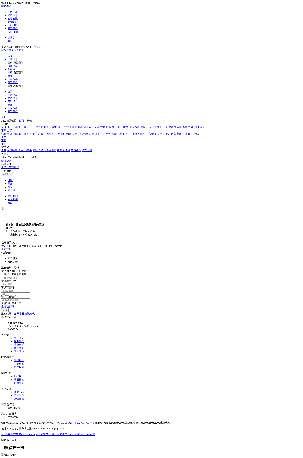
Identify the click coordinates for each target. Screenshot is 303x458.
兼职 (10, 75)
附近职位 (13, 28)
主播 (67, 150)
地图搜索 (19, 379)
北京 (9, 127)
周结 (10, 183)
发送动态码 (7, 306)
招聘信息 (13, 12)
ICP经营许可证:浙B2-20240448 (18, 434)
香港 (190, 127)
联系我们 (19, 348)
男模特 (19, 150)
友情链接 (19, 398)
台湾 (202, 127)
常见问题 (19, 395)
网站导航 (6, 6)
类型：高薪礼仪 (10, 167)
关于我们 (19, 338)
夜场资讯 (13, 18)
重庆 (26, 127)
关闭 (3, 117)
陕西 (142, 127)
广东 (43, 127)
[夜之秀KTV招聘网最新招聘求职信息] (12, 50)
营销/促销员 (39, 150)
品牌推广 (19, 360)
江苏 (32, 127)
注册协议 (19, 341)
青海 (159, 127)
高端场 (11, 69)
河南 (91, 127)
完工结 (11, 190)
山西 (148, 127)
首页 (10, 56)
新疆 (184, 127)
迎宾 (84, 150)
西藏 (179, 127)
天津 (15, 127)
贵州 (114, 127)
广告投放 (19, 367)
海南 (119, 127)
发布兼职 (6, 249)
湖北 (74, 127)
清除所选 (6, 160)
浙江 (49, 127)
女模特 (11, 150)
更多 (3, 137)
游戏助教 (51, 150)
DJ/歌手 (27, 150)
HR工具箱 (13, 25)
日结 (10, 180)
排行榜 (17, 376)
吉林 (125, 127)
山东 (154, 127)
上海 (20, 127)
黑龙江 (67, 127)
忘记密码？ (31, 313)
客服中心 (19, 392)
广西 (108, 127)
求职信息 (13, 15)
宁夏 (165, 127)
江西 (131, 127)
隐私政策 (19, 351)
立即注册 (19, 313)
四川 (137, 127)
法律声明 (19, 344)
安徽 (37, 127)
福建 (54, 127)
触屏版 (11, 37)
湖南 (80, 127)
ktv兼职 (12, 22)
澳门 (196, 127)
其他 (89, 150)
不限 (3, 140)
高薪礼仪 (76, 150)
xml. (14, 440)
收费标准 (19, 363)
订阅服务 (19, 383)
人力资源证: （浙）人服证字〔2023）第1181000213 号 (65, 434)
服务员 (61, 150)
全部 (3, 127)
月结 (10, 187)
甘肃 (102, 127)
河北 (85, 127)
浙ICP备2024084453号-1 (81, 422)
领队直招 (13, 31)
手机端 (36, 46)
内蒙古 (172, 127)
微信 (10, 41)
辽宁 (60, 127)
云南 (97, 127)
